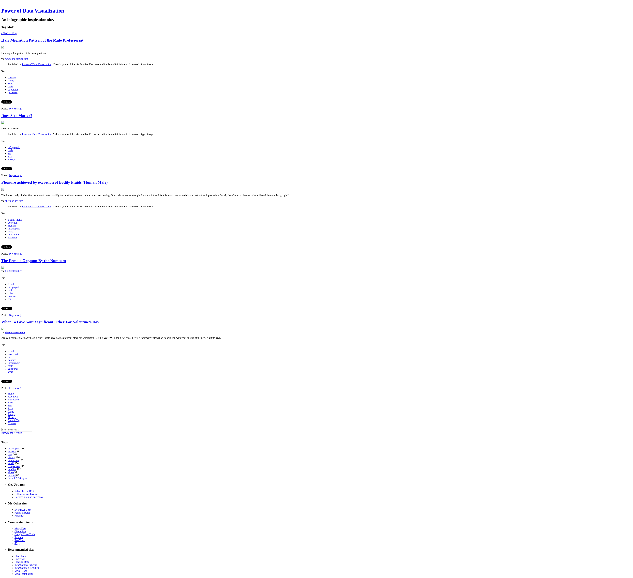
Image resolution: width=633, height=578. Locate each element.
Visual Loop (21, 570)
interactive (13, 460)
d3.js (17, 543)
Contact (12, 423)
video (11, 472)
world (11, 463)
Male (10, 231)
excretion (12, 222)
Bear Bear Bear (23, 509)
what (10, 371)
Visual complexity (24, 573)
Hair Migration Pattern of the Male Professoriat (42, 40)
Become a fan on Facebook (29, 497)
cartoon (12, 77)
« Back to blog (9, 33)
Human (12, 225)
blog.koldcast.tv (13, 271)
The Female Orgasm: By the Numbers (33, 261)
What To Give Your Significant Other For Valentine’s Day (50, 322)
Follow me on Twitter (26, 494)
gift (9, 357)
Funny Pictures (22, 512)
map (10, 454)
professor (12, 92)
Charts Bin (20, 531)
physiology (13, 234)
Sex (10, 405)
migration (13, 89)
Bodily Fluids (15, 219)
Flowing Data (22, 562)
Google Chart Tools (25, 534)
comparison (14, 466)
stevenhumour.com (15, 332)
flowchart (13, 354)
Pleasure (12, 237)
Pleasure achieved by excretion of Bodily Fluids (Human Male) (54, 182)
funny (11, 80)
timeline (12, 469)
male (10, 86)
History (12, 417)
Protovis (19, 537)
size (10, 156)
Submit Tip (13, 420)
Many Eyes (20, 528)
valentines (13, 368)
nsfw (10, 293)
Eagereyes (20, 559)
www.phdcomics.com (16, 58)
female (11, 284)
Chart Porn (20, 556)
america (12, 451)
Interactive (13, 399)
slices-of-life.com (14, 200)
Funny (11, 414)
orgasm (11, 296)
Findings (19, 515)
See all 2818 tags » (18, 478)
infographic (14, 147)
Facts (10, 408)
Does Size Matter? (16, 115)
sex (9, 153)
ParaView (20, 540)
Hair (10, 83)
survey (11, 159)
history (11, 457)
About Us (13, 396)
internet (12, 475)
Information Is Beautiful (27, 567)
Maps (11, 411)
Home (11, 393)
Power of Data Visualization (32, 11)
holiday (12, 360)
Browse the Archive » (12, 432)
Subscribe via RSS (24, 491)
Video (11, 402)
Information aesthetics (26, 564)
